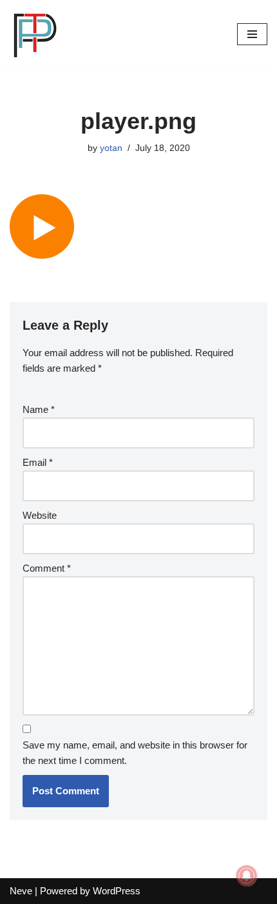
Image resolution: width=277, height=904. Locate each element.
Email (38, 462)
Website (40, 515)
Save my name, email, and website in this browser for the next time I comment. (135, 752)
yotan (111, 148)
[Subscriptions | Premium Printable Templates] (35, 34)
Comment (47, 568)
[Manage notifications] (246, 875)
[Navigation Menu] (252, 34)
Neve (21, 890)
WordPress (116, 890)
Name (39, 409)
